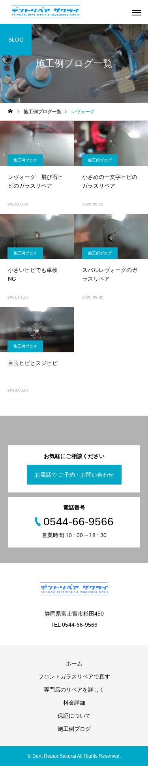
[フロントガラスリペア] (45, 12)
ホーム (74, 663)
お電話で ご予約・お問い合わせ (74, 474)
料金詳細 (74, 702)
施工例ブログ (25, 160)
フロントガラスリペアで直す (74, 676)
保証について (74, 716)
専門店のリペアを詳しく (74, 689)
